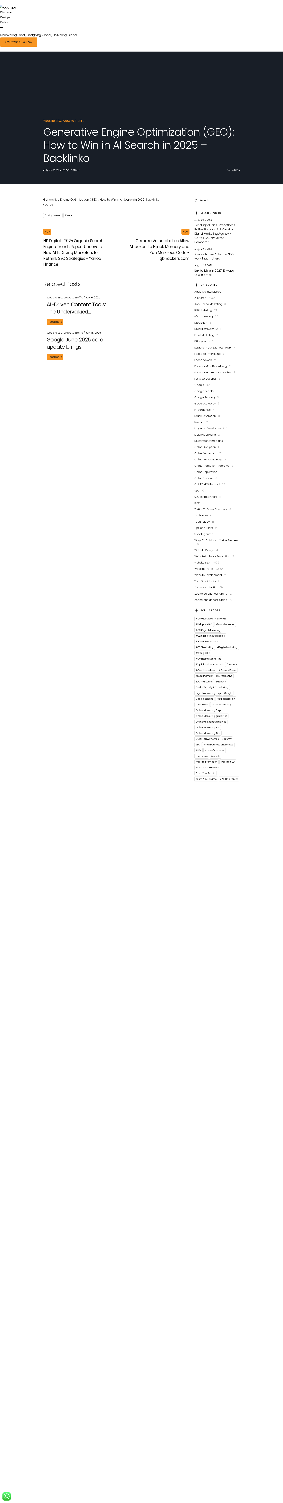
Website (215, 756)
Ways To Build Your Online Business (216, 542)
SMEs (198, 750)
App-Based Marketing (210, 304)
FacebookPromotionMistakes (214, 372)
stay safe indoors (214, 750)
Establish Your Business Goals (215, 347)
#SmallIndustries (205, 670)
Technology (204, 522)
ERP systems (204, 341)
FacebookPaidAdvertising (212, 366)
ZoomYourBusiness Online (213, 594)
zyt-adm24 (73, 170)
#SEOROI (70, 215)
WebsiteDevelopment (210, 575)
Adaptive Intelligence (209, 292)
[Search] (195, 201)
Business (221, 681)
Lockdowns (202, 704)
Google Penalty (205, 391)
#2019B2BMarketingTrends (211, 618)
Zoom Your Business (207, 767)
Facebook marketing (209, 354)
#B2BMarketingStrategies (210, 635)
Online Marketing (208, 453)
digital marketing (218, 687)
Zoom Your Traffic (208, 587)
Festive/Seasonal (207, 379)
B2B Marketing (205, 310)
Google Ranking (206, 397)
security (227, 739)
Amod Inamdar (204, 676)
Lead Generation (207, 416)
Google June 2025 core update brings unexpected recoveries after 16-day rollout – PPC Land (78, 343)
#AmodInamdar (225, 624)
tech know (202, 756)
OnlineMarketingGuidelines (211, 721)
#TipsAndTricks (227, 670)
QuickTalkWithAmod (209, 484)
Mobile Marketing (207, 435)
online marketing (221, 704)
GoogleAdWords (206, 403)
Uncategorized (205, 534)
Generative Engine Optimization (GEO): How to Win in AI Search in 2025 (93, 199)
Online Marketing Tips (208, 733)
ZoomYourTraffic (205, 773)
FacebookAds (205, 360)
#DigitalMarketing (227, 647)
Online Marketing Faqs (210, 459)
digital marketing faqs (208, 693)
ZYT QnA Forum (229, 779)
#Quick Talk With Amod (209, 664)
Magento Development (210, 428)
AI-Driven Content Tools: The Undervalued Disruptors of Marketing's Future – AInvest (77, 308)
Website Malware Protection (214, 556)
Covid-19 (201, 687)
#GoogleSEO (203, 653)
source (48, 204)
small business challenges (218, 744)
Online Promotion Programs (213, 466)
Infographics (204, 410)
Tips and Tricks (205, 528)
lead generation (226, 698)
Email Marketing (206, 335)
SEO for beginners (207, 497)
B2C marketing (206, 316)
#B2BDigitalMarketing (208, 630)
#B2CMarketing (205, 647)
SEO (200, 490)
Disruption (202, 323)
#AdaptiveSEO (53, 215)
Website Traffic (73, 121)
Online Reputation (207, 472)
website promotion (206, 761)
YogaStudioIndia (206, 581)
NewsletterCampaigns (210, 441)
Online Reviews (205, 478)
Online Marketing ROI (207, 727)
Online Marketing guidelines (211, 716)
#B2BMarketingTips (207, 641)
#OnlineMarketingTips (208, 658)
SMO (199, 503)
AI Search (204, 298)
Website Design (206, 550)
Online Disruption (207, 447)
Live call (201, 422)
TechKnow (202, 515)
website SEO (52, 121)
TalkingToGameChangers (212, 509)
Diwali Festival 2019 (207, 329)
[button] (18, 42)
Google (202, 385)
